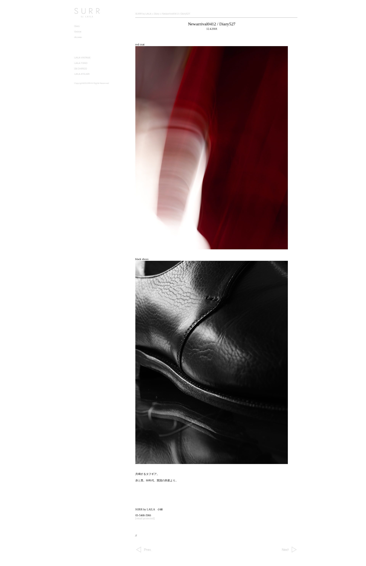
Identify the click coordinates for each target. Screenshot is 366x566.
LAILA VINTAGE (82, 57)
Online (77, 32)
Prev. (147, 550)
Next (285, 550)
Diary (77, 26)
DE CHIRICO (80, 68)
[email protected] (145, 518)
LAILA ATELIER (82, 74)
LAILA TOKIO (80, 63)
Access (78, 37)
